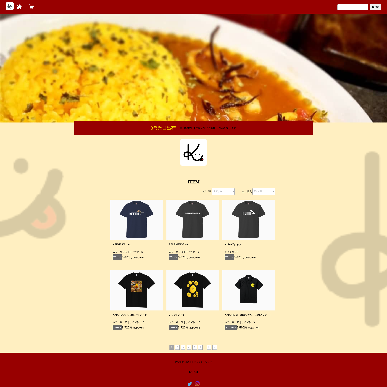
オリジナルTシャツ (201, 362)
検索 (376, 7)
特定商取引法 (182, 362)
